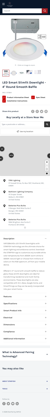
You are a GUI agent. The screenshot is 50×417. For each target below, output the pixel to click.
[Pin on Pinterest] (37, 111)
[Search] (45, 10)
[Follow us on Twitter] (8, 403)
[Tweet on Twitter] (41, 111)
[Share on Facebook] (32, 111)
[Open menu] (3, 4)
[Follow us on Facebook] (4, 403)
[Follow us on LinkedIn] (17, 403)
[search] (22, 10)
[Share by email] (46, 111)
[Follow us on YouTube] (12, 403)
